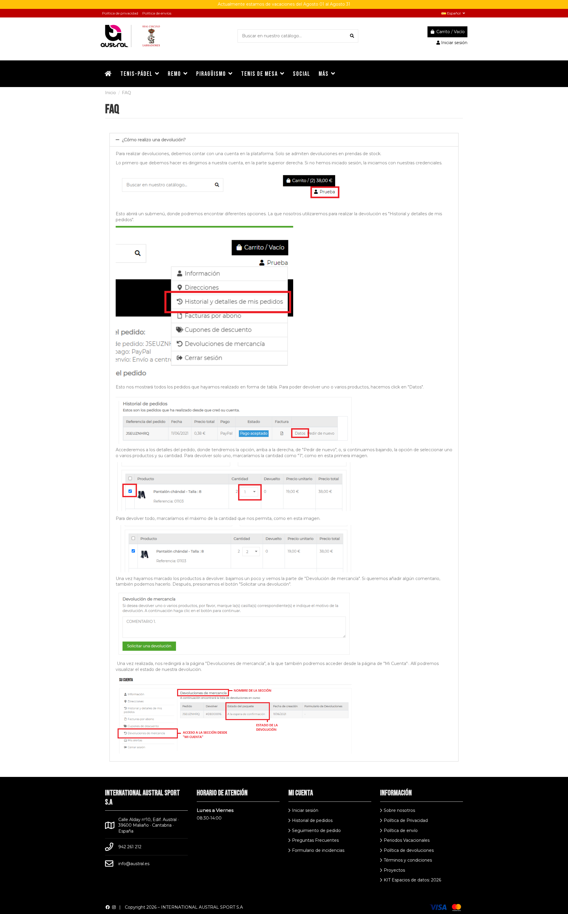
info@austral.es (133, 863)
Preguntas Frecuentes (315, 840)
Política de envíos (156, 13)
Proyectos (394, 870)
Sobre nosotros (399, 810)
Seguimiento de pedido (316, 830)
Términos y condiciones (408, 860)
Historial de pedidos (312, 820)
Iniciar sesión (305, 810)
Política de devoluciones (409, 850)
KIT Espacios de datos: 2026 (412, 880)
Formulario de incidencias (318, 850)
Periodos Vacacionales (407, 840)
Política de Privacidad (406, 820)
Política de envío (401, 830)
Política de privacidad (120, 13)
